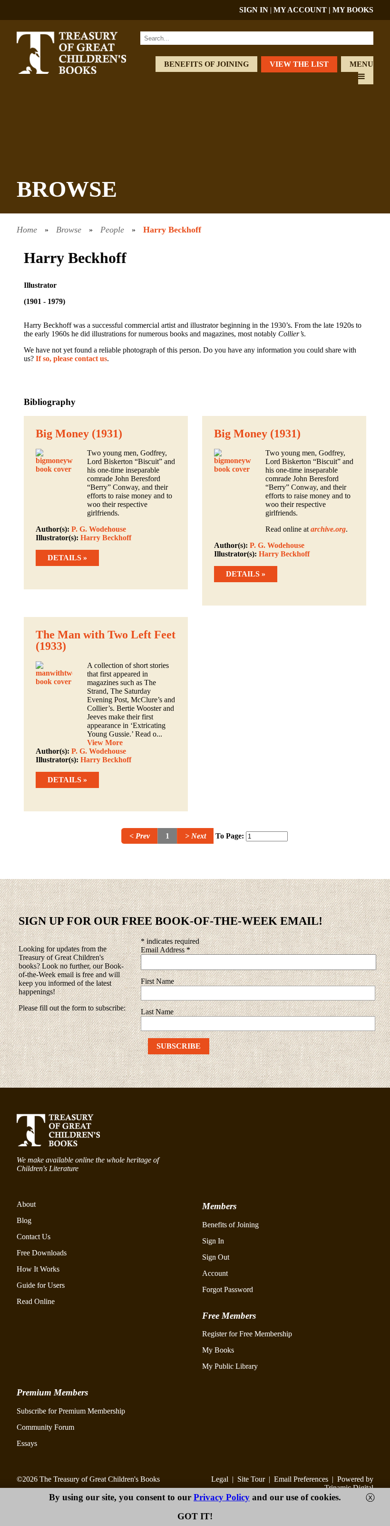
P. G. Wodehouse (98, 529)
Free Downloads (42, 1253)
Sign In (213, 1241)
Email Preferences (301, 1479)
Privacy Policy (222, 1497)
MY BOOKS (352, 10)
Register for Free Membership (247, 1334)
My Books (218, 1350)
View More (105, 742)
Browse (68, 229)
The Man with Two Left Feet (106, 634)
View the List (299, 64)
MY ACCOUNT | (302, 10)
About (26, 1204)
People (112, 229)
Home (27, 229)
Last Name (157, 1012)
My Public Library (230, 1366)
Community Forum (45, 1427)
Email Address (165, 950)
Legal (219, 1479)
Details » (67, 558)
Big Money (62, 433)
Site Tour (251, 1479)
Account (215, 1273)
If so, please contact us (71, 358)
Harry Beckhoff (172, 229)
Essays (27, 1443)
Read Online (36, 1301)
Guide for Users (41, 1285)
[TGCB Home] (82, 71)
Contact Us (33, 1237)
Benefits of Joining (206, 64)
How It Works (38, 1269)
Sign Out (215, 1257)
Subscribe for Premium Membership (71, 1411)
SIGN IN (253, 10)
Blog (24, 1220)
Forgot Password (227, 1289)
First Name (157, 981)
